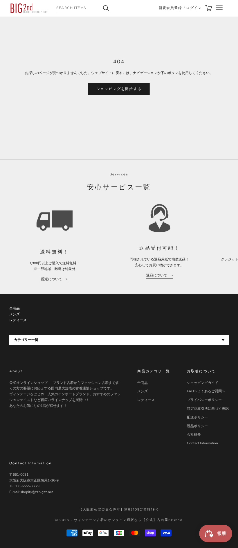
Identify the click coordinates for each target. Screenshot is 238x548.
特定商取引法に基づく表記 (208, 408)
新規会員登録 (170, 8)
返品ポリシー (197, 426)
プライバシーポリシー (204, 400)
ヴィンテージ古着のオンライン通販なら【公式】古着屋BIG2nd (128, 520)
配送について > (54, 279)
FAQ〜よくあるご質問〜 (206, 391)
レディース (146, 400)
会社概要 (194, 434)
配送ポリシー (197, 417)
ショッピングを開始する (119, 89)
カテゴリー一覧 (26, 339)
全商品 (142, 382)
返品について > (159, 275)
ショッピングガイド (202, 382)
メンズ (142, 391)
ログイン (194, 8)
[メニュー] (219, 8)
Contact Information (202, 443)
